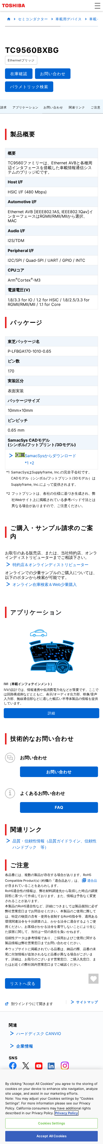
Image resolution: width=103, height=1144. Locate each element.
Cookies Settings (51, 1123)
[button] (97, 5)
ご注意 (95, 107)
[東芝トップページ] (14, 5)
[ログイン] (93, 979)
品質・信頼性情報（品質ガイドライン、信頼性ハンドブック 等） (54, 844)
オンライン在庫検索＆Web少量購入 (44, 584)
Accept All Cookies (51, 1136)
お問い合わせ (53, 107)
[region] (51, 1106)
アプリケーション (25, 107)
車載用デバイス (69, 19)
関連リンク (77, 107)
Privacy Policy (66, 1113)
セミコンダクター (33, 19)
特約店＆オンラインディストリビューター (50, 564)
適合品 (92, 880)
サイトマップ (87, 1002)
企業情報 (24, 1046)
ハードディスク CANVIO (38, 1033)
